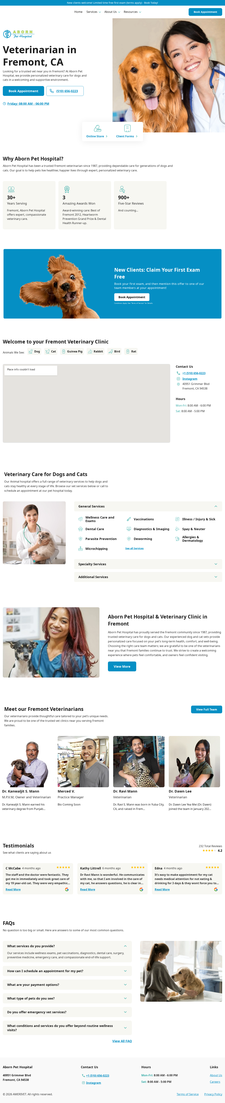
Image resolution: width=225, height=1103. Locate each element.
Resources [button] (131, 12)
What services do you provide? (31, 946)
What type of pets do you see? (31, 998)
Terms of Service (188, 1094)
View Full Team (206, 709)
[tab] (34, 561)
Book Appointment (205, 12)
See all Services (134, 548)
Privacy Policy (213, 1094)
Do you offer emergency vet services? (36, 1012)
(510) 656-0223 (67, 91)
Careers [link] (215, 1082)
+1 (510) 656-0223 (97, 1076)
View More (122, 666)
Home (78, 12)
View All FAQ (122, 1041)
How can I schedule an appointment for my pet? (45, 971)
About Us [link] (216, 1075)
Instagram (93, 1083)
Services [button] (91, 12)
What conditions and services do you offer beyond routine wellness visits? (60, 1028)
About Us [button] (110, 12)
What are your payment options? (33, 985)
